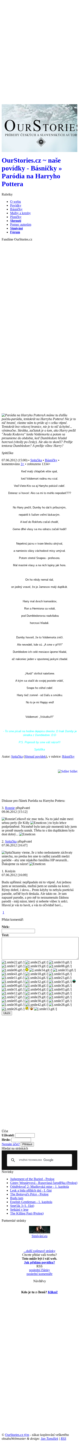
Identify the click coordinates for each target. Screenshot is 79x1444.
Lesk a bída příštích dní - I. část (31, 1190)
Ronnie (10, 808)
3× (22, 464)
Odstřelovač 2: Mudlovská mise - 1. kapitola (39, 1186)
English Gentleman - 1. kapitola (31, 1202)
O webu (15, 201)
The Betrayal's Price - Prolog (29, 1194)
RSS (63, 1438)
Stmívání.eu (39, 1236)
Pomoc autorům (20, 224)
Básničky (16, 209)
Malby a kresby (20, 213)
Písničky (15, 217)
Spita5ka (36, 460)
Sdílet (73, 771)
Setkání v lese (19, 1209)
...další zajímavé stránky (39, 1251)
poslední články (39, 1270)
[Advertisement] (39, 41)
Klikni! (53, 1292)
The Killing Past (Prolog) (27, 1213)
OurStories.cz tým (17, 1435)
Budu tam (16, 1198)
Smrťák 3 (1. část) (22, 1206)
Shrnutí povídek (35, 756)
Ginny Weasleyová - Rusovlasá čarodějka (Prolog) (43, 1183)
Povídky (15, 205)
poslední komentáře (39, 1274)
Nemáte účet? (11, 1144)
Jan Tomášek (49, 1438)
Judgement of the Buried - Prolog (32, 1179)
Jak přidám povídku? (39, 1262)
